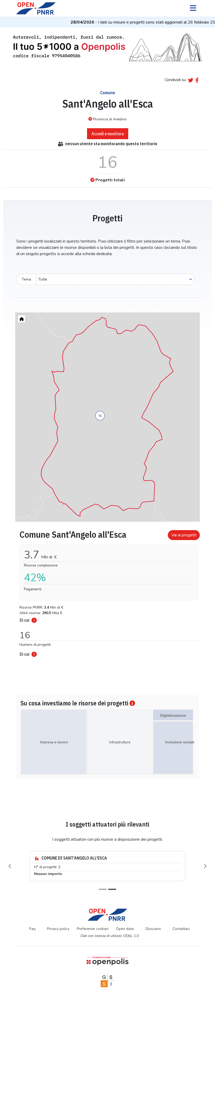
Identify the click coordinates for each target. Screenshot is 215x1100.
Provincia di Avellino (110, 119)
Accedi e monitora (108, 133)
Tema (26, 279)
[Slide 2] (112, 889)
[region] (107, 417)
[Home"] (21, 319)
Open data (125, 928)
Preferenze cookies (93, 928)
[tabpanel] (107, 592)
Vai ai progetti (183, 535)
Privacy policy (58, 928)
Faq (32, 928)
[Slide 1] (103, 889)
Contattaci (181, 928)
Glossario (153, 928)
